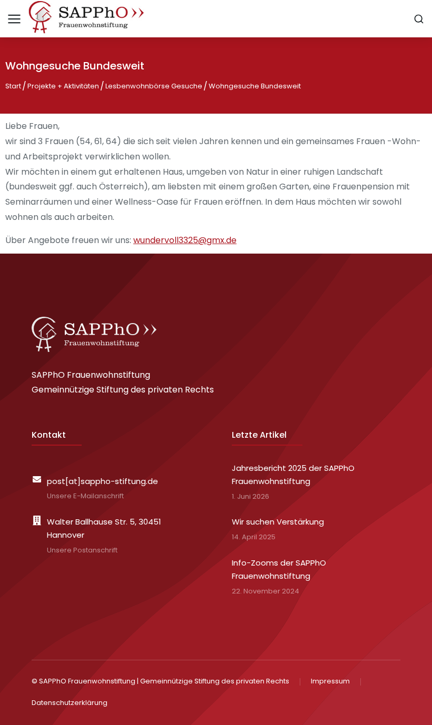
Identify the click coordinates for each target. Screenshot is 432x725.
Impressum (330, 681)
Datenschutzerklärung (69, 703)
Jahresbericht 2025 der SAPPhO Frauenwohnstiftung (293, 474)
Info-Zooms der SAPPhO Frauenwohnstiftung (279, 569)
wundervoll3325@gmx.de (185, 240)
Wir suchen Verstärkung (278, 521)
